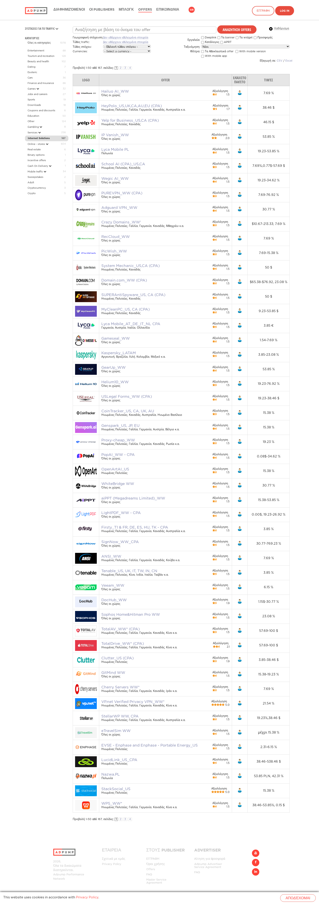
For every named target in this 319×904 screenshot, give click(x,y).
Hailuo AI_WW (115, 91)
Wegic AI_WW (115, 178)
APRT (227, 42)
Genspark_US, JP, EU (120, 425)
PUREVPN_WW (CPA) (121, 193)
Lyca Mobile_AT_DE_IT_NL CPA (130, 324)
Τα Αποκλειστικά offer (218, 51)
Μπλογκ (126, 9)
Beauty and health (38, 62)
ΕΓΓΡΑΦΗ (263, 11)
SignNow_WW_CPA (120, 542)
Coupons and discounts (41, 111)
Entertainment (36, 51)
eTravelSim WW (116, 731)
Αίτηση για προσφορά (209, 859)
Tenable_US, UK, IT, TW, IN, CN (129, 571)
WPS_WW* (111, 803)
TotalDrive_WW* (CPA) (122, 643)
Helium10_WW (115, 382)
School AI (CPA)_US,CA (123, 164)
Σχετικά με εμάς (113, 859)
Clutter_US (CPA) (117, 658)
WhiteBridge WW (117, 484)
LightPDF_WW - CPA (121, 513)
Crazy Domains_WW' (121, 222)
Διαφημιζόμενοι (69, 9)
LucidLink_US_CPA (119, 760)
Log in (284, 11)
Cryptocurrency (37, 188)
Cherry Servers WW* (120, 687)
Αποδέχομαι (298, 898)
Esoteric (32, 72)
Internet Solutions (39, 138)
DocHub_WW (114, 600)
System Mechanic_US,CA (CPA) (130, 266)
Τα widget (245, 37)
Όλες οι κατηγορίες (39, 43)
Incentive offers (37, 160)
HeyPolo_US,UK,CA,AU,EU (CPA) (131, 106)
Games (32, 89)
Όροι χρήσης (155, 864)
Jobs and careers (38, 94)
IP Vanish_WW (115, 135)
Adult (31, 183)
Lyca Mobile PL (115, 149)
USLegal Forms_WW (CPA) (126, 396)
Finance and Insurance (41, 83)
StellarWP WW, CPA (120, 716)
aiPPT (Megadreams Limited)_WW (133, 498)
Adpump (59, 874)
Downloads (34, 105)
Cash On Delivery (38, 166)
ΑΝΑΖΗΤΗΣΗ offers (237, 29)
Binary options (36, 155)
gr (192, 10)
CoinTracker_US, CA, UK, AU (127, 411)
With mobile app (215, 56)
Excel (288, 61)
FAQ (149, 874)
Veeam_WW (112, 585)
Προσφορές (265, 37)
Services (33, 133)
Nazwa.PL (110, 774)
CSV (279, 61)
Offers (145, 9)
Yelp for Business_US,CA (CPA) (130, 120)
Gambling (33, 127)
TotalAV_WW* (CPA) (120, 629)
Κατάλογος (211, 42)
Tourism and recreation (41, 56)
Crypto (32, 193)
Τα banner (227, 37)
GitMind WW (113, 673)
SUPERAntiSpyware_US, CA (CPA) (133, 295)
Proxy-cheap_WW (118, 440)
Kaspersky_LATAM (118, 353)
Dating (31, 67)
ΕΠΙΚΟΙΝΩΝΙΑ (167, 9)
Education (33, 116)
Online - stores (37, 144)
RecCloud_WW (115, 237)
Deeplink (210, 37)
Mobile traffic (36, 172)
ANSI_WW (111, 556)
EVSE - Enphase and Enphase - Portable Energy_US (149, 745)
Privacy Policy (111, 864)
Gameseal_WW (115, 338)
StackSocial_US (115, 789)
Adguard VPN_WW (119, 208)
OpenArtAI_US (115, 469)
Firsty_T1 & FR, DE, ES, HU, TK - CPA (134, 527)
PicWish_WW (114, 251)
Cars (30, 78)
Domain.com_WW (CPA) (124, 280)
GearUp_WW (113, 367)
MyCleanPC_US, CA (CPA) (125, 309)
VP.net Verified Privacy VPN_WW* (132, 702)
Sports (31, 100)
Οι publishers (101, 9)
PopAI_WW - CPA (118, 455)
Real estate (34, 150)
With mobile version (252, 51)
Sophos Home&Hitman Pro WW (130, 614)
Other (31, 121)
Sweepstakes (35, 177)
